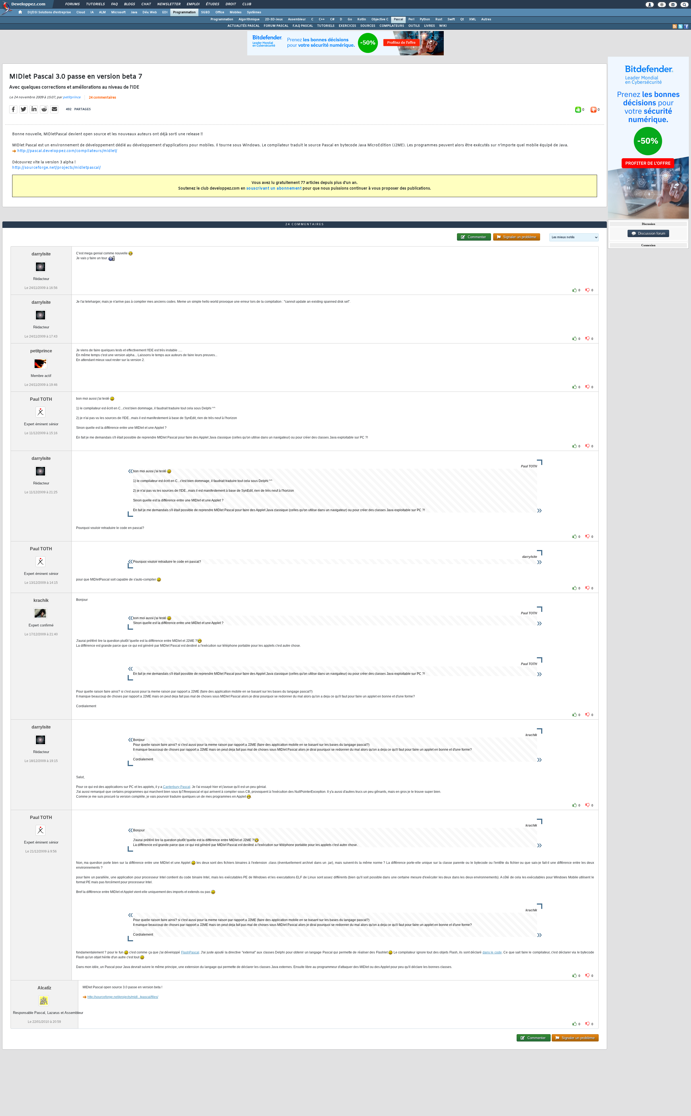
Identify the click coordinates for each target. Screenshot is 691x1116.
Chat (146, 4)
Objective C (379, 19)
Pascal (398, 19)
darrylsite (41, 254)
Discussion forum (650, 233)
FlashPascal (190, 952)
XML (472, 19)
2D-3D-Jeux (274, 19)
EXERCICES (347, 26)
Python (425, 19)
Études (212, 4)
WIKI (443, 26)
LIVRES (429, 26)
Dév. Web (150, 12)
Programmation (184, 12)
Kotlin (361, 19)
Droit (230, 4)
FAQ (114, 4)
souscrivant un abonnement (274, 188)
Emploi (193, 4)
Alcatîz (44, 988)
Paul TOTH (41, 399)
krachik (41, 600)
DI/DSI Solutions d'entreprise (49, 12)
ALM (102, 12)
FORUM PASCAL (276, 26)
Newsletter (169, 4)
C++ (322, 19)
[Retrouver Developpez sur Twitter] (680, 26)
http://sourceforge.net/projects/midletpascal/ (56, 167)
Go (350, 19)
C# (332, 19)
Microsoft (118, 12)
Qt (462, 19)
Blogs (129, 4)
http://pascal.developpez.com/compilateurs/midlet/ (67, 151)
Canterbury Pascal (176, 787)
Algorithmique (249, 19)
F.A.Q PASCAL (303, 26)
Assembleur (297, 19)
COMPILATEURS (392, 26)
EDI (165, 12)
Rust (438, 19)
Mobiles (236, 12)
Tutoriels (95, 4)
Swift (451, 19)
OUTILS (414, 26)
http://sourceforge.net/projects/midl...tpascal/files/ (122, 997)
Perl (411, 19)
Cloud (80, 12)
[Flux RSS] (675, 26)
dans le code (492, 952)
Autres (486, 19)
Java (134, 12)
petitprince (71, 97)
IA (92, 12)
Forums (72, 4)
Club (246, 4)
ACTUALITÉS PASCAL (243, 26)
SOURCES (367, 26)
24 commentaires (102, 98)
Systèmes (254, 12)
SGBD (205, 12)
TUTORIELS (325, 26)
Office (219, 12)
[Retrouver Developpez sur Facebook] (686, 26)
